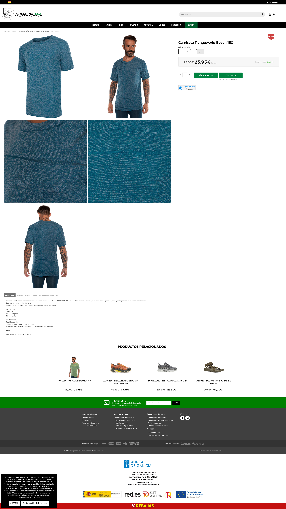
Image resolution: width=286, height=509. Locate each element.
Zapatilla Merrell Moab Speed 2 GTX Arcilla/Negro (120, 382)
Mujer (109, 25)
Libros (162, 25)
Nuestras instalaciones (90, 423)
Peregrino (176, 25)
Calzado (134, 25)
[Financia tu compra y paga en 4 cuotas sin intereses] (186, 88)
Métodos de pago (121, 423)
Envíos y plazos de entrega (125, 420)
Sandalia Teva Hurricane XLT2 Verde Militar (213, 382)
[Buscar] (262, 14)
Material (148, 25)
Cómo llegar (86, 420)
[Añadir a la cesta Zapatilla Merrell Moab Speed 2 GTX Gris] (167, 367)
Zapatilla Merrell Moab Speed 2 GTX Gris (167, 381)
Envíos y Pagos (31, 295)
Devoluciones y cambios (124, 426)
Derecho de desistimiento (158, 426)
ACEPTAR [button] (14, 503)
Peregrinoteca (64, 13)
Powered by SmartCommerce (211, 451)
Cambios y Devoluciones (48, 295)
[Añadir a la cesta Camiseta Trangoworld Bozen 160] (74, 367)
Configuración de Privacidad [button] (35, 503)
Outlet (191, 25)
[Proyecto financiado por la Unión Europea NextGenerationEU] (102, 494)
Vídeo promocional (89, 426)
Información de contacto (124, 418)
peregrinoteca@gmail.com (158, 435)
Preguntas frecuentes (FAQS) (126, 428)
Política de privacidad (156, 423)
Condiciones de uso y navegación (160, 420)
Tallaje (20, 295)
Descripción (9, 295)
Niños (120, 25)
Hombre (95, 25)
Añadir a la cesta (206, 75)
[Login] (270, 14)
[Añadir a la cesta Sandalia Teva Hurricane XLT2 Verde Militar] (213, 367)
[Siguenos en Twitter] (188, 418)
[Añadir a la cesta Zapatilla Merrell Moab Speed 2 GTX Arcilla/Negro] (120, 367)
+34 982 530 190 (154, 433)
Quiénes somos (88, 418)
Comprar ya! (230, 75)
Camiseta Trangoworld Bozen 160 (74, 381)
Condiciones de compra (157, 418)
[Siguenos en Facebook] (182, 418)
